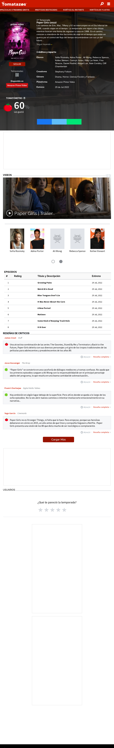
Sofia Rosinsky (62, 57)
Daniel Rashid (69, 63)
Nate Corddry (95, 63)
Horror (66, 77)
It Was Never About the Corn (51, 301)
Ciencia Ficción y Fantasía (82, 77)
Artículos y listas (100, 10)
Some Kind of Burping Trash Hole (54, 320)
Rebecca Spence (101, 57)
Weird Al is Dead (45, 289)
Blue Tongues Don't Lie (49, 295)
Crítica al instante (74, 10)
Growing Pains (45, 282)
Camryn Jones (76, 60)
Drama (58, 77)
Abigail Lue (82, 63)
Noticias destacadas (46, 10)
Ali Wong (87, 57)
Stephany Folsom (63, 71)
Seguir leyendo (44, 44)
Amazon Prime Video (17, 85)
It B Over (42, 327)
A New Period (44, 308)
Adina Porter (76, 57)
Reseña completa (101, 356)
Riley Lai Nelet (91, 60)
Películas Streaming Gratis (15, 10)
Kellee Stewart (62, 60)
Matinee (42, 314)
